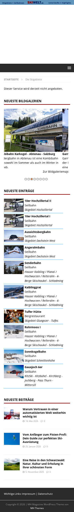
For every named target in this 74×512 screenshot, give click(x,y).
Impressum (28, 494)
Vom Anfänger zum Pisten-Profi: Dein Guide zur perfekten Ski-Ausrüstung (45, 438)
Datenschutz (45, 494)
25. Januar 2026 (33, 446)
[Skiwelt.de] (37, 2)
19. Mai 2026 (31, 421)
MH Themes (37, 508)
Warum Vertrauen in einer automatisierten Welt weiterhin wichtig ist (44, 412)
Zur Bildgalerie (12, 171)
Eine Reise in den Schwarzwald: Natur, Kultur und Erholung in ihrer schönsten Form (44, 463)
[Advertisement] (39, 33)
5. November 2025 (34, 471)
